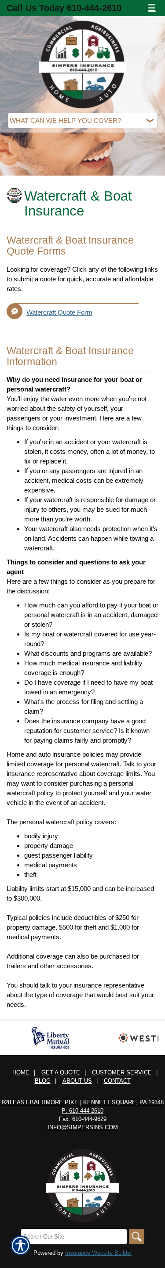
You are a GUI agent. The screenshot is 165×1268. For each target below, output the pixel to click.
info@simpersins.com (83, 1127)
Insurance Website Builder (98, 1253)
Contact (117, 1081)
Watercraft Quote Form (59, 312)
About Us (77, 1081)
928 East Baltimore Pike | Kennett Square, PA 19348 (83, 1102)
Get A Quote (60, 1072)
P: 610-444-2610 (82, 1110)
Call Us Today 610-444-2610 (64, 8)
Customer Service (122, 1072)
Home (20, 1072)
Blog (43, 1081)
